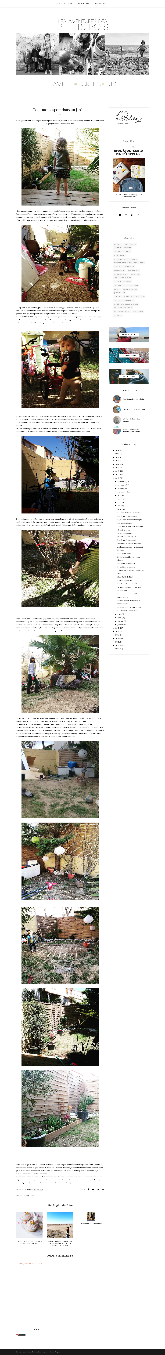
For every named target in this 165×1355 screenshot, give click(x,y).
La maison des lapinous (124, 300)
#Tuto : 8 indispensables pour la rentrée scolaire (129, 195)
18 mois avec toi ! (124, 530)
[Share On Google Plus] (102, 1190)
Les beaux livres (121, 274)
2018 (117, 471)
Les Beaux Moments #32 (127, 584)
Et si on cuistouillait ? (124, 266)
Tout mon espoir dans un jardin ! (130, 526)
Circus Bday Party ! (125, 523)
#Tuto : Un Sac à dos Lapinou (131, 420)
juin (119, 502)
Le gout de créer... (124, 553)
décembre (122, 481)
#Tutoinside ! (119, 255)
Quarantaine (119, 293)
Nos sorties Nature (122, 278)
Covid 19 (117, 289)
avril (119, 614)
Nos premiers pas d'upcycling (129, 543)
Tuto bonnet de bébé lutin (133, 399)
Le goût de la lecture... (126, 567)
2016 (117, 478)
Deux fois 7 (121, 509)
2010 (117, 645)
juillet (120, 499)
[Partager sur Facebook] (88, 1190)
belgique (118, 315)
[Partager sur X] (93, 1190)
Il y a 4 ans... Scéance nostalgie (129, 520)
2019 (117, 468)
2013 (117, 635)
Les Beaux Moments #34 (127, 540)
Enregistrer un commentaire (30, 1263)
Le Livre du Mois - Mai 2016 (128, 513)
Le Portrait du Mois (122, 281)
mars (120, 618)
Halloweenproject (122, 311)
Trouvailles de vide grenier (126, 285)
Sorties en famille (122, 252)
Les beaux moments (122, 248)
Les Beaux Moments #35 (127, 516)
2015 (117, 628)
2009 (117, 649)
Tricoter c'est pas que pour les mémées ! (132, 263)
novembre (122, 485)
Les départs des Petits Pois (126, 304)
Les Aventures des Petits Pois (32, 1352)
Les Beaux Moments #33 (127, 563)
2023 (117, 454)
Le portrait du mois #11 (127, 594)
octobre (121, 488)
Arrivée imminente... (125, 580)
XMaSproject (133, 270)
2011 (117, 642)
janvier (120, 624)
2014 (117, 631)
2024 (117, 450)
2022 (117, 457)
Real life (29, 1195)
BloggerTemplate (55, 1352)
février (120, 621)
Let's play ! (135, 274)
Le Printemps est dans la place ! (130, 607)
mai (119, 506)
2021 (117, 461)
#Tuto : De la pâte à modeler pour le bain (131, 430)
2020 (117, 464)
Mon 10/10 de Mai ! (125, 577)
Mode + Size (138, 311)
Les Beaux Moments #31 (127, 611)
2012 (117, 638)
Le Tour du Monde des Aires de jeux (129, 296)
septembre (122, 492)
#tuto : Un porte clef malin (134, 409)
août (119, 495)
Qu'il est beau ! (123, 597)
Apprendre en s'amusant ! (125, 259)
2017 (117, 474)
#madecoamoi (119, 270)
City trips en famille (123, 308)
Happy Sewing (130, 244)
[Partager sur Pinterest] (98, 1190)
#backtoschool (130, 289)
